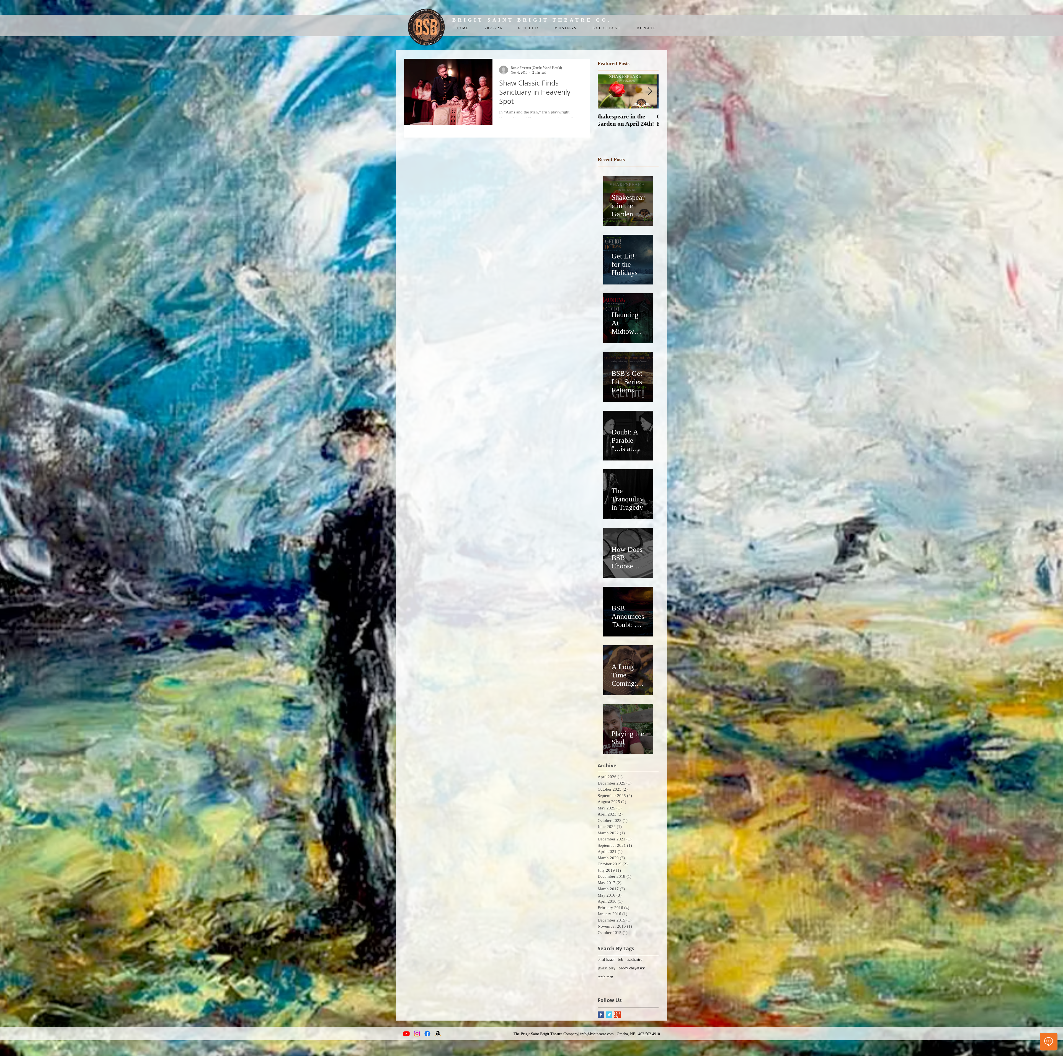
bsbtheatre (634, 959)
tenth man (605, 977)
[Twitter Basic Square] (609, 1014)
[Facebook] (427, 1033)
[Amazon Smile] (438, 1033)
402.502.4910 (649, 1034)
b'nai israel (606, 959)
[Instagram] (417, 1033)
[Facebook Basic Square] (601, 1014)
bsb (620, 959)
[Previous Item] (606, 91)
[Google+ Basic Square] (617, 1014)
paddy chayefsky (632, 968)
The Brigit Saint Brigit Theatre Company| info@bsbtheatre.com (564, 1034)
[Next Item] (649, 91)
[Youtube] (406, 1033)
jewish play (606, 968)
